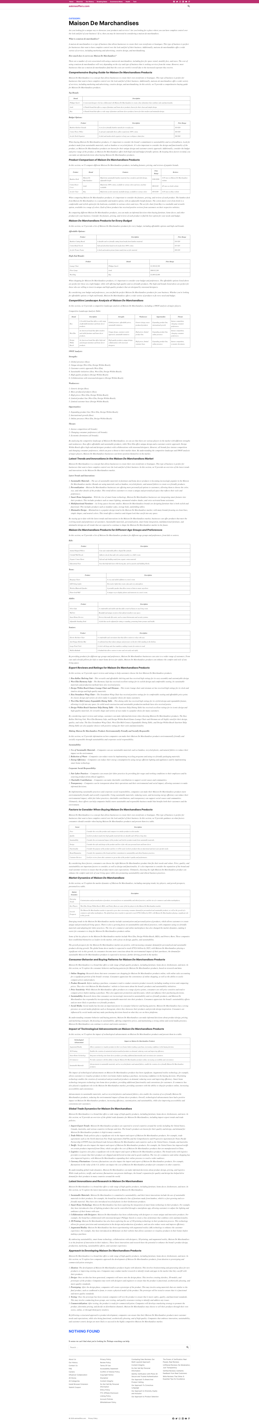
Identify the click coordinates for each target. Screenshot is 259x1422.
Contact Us (73, 1365)
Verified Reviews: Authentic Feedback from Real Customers (175, 1372)
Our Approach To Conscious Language (142, 1386)
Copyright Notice (106, 1375)
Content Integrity (106, 1381)
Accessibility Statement (109, 1369)
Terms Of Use (105, 1365)
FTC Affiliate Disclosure (109, 1393)
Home (71, 1)
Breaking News (102, 1)
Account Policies (106, 1399)
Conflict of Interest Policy (110, 1372)
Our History (90, 1)
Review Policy (105, 1362)
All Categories (74, 1381)
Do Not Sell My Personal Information (109, 1385)
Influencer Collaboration (78, 1375)
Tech (134, 1)
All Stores (72, 1378)
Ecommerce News (116, 1)
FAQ (70, 1369)
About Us (79, 1)
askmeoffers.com (79, 6)
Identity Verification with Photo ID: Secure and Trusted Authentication (145, 1375)
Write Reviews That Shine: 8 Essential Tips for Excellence (174, 1377)
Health (128, 1)
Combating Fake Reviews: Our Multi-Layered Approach (143, 1360)
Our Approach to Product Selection (145, 1397)
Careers (72, 1372)
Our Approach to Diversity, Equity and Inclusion (144, 1392)
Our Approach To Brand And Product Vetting (142, 1380)
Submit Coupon (75, 1387)
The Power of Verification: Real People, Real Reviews (175, 1360)
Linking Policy (105, 1396)
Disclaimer (104, 1378)
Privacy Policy (105, 1359)
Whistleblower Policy (108, 1402)
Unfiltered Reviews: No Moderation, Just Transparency (176, 1366)
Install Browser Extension (78, 1384)
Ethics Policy (105, 1390)
